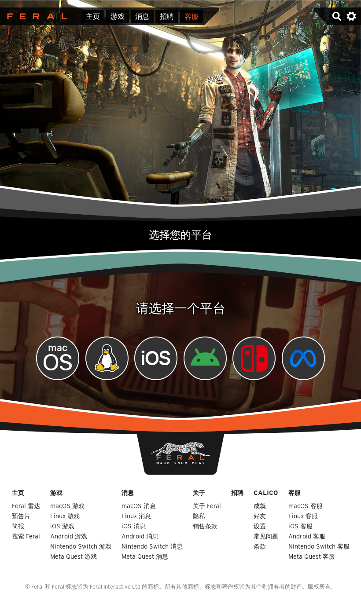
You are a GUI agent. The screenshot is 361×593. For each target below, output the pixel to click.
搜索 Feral (26, 536)
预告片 (21, 516)
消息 (142, 16)
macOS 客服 (305, 505)
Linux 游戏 (65, 516)
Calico (266, 492)
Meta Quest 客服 (311, 556)
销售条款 (205, 526)
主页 (93, 16)
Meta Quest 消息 (145, 556)
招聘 (167, 16)
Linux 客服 (303, 516)
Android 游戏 (68, 536)
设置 (260, 526)
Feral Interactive (35, 16)
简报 (18, 526)
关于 (199, 492)
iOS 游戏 (62, 526)
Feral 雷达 (26, 505)
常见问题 (266, 536)
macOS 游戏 (67, 505)
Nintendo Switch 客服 (319, 546)
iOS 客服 (300, 526)
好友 (260, 516)
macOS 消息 (139, 505)
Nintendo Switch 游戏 (80, 546)
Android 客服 (306, 536)
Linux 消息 (136, 516)
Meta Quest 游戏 (73, 556)
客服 (191, 16)
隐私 (199, 516)
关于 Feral (207, 505)
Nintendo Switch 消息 (152, 546)
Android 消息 (140, 536)
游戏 (118, 16)
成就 (260, 505)
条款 (260, 546)
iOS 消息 (134, 526)
